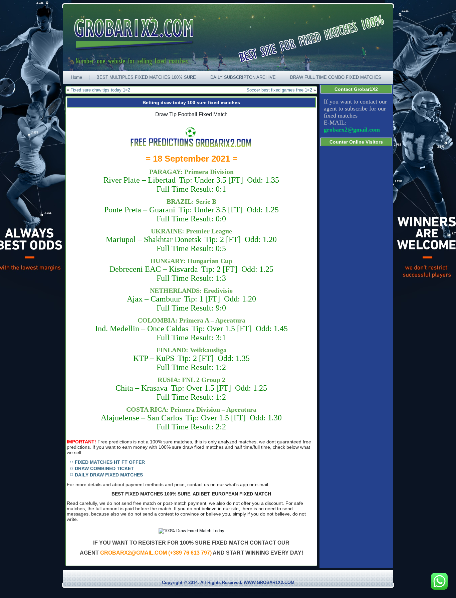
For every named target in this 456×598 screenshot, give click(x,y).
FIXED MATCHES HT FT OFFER (110, 462)
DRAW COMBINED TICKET (104, 468)
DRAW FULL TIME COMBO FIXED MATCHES (335, 77)
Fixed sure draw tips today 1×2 (100, 89)
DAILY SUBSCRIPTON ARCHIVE (243, 77)
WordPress (202, 593)
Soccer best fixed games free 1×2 (279, 89)
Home (76, 77)
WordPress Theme (233, 593)
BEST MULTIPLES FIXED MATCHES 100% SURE (146, 77)
